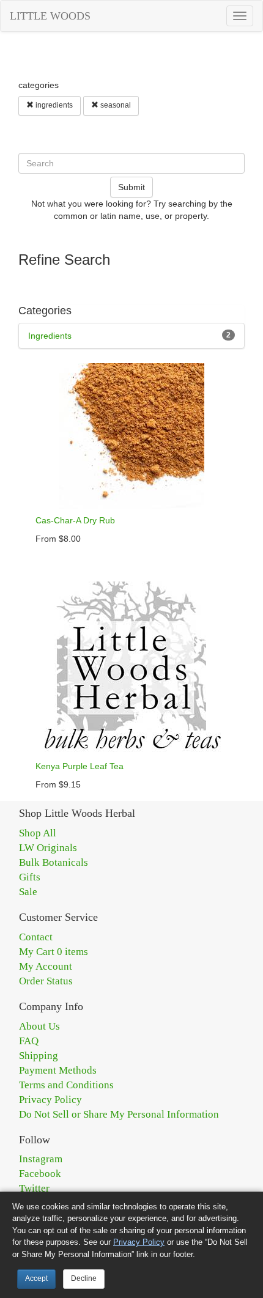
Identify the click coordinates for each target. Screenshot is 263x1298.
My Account (45, 966)
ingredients (53, 105)
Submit (131, 187)
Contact (36, 937)
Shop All (37, 833)
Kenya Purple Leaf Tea (79, 766)
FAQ (29, 1041)
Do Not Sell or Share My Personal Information (119, 1114)
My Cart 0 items (53, 951)
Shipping (38, 1055)
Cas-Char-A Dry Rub (75, 520)
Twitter (34, 1188)
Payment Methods (58, 1070)
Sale (28, 892)
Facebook (40, 1173)
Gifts (29, 877)
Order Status (46, 981)
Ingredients (50, 336)
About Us (39, 1026)
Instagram (40, 1159)
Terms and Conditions (66, 1085)
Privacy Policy (50, 1099)
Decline (84, 1278)
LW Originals (48, 848)
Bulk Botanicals (53, 862)
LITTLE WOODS (50, 16)
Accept (36, 1278)
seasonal (114, 105)
